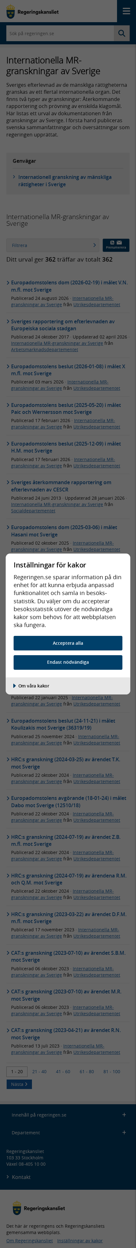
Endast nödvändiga (68, 662)
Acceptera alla (68, 643)
